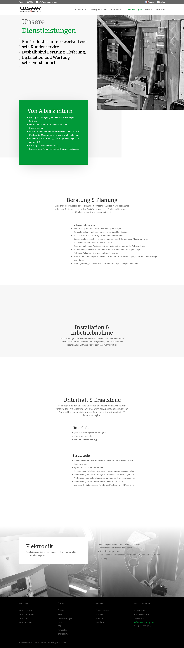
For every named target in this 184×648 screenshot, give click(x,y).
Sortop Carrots (80, 9)
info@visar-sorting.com (144, 622)
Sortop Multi (116, 9)
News (147, 9)
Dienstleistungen (134, 9)
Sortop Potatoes (99, 9)
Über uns (160, 9)
